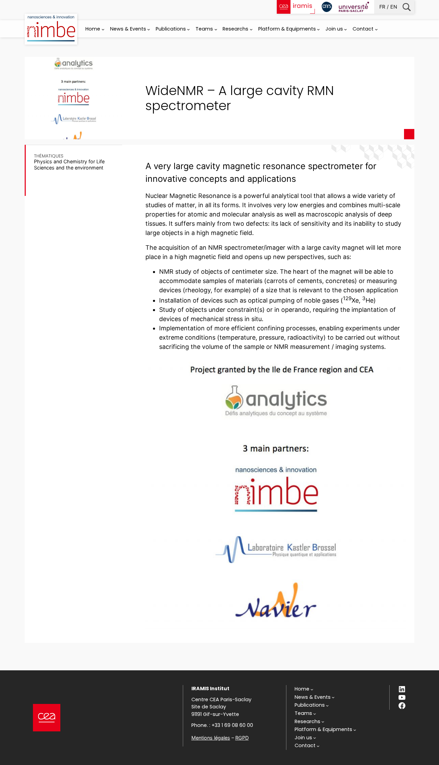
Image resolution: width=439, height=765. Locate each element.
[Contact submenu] (376, 29)
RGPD (242, 738)
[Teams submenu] (215, 29)
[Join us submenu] (345, 29)
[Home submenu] (103, 29)
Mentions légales (210, 738)
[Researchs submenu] (251, 29)
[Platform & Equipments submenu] (318, 29)
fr (382, 7)
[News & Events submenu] (148, 29)
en (393, 7)
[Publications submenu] (188, 29)
